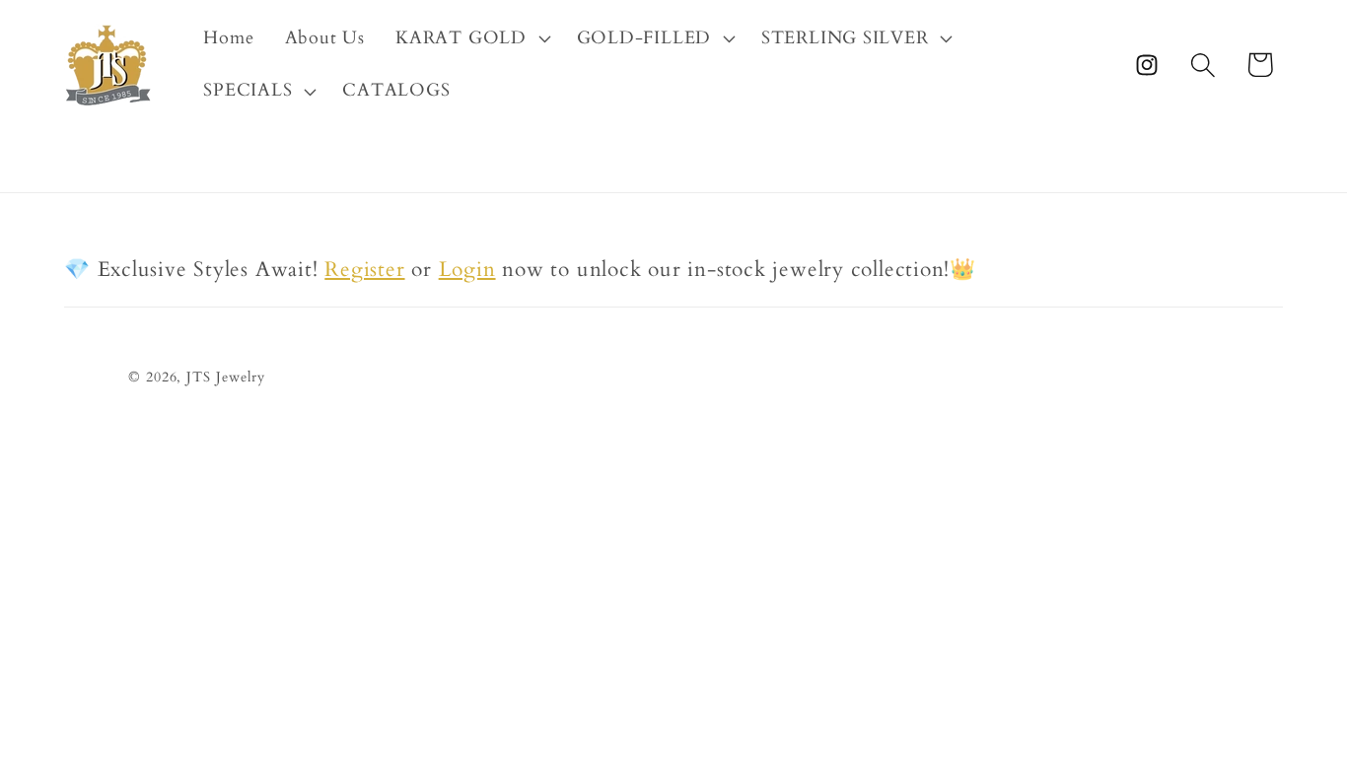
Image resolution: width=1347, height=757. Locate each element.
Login (467, 269)
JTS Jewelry (225, 377)
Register (364, 269)
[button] (471, 38)
